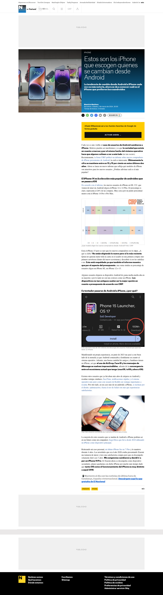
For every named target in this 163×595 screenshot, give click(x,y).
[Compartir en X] (83, 115)
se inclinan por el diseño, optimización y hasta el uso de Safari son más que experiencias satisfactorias (113, 387)
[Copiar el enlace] (104, 115)
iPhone (94, 489)
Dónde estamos (35, 583)
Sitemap (66, 580)
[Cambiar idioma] (69, 9)
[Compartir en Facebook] (96, 115)
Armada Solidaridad (87, 2)
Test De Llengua (43, 2)
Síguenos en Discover (27, 2)
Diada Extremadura (104, 2)
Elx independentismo (122, 2)
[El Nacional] (21, 579)
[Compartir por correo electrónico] (100, 115)
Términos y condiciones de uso (119, 577)
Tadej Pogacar (72, 2)
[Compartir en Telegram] (91, 115)
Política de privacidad (115, 580)
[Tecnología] (22, 9)
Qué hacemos (34, 580)
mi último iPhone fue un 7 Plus (117, 449)
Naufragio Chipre (58, 2)
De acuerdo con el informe (92, 185)
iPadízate (85, 489)
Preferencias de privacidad (117, 586)
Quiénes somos (35, 577)
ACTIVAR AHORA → (113, 135)
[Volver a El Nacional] (43, 9)
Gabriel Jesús (137, 2)
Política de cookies (113, 583)
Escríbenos (67, 577)
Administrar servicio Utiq (116, 588)
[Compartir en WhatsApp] (87, 115)
